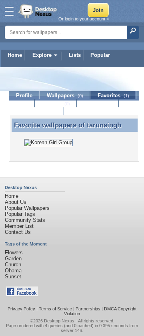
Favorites (113, 96)
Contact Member (36, 112)
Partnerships (88, 308)
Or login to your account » (83, 18)
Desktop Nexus (59, 320)
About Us (15, 202)
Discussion (98, 104)
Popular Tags (20, 214)
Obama (13, 271)
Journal (56, 104)
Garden (13, 259)
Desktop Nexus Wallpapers (38, 11)
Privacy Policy (21, 308)
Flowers (14, 252)
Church (13, 265)
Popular (100, 55)
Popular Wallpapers (27, 208)
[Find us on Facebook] (22, 295)
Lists (75, 55)
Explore (42, 55)
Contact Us (18, 232)
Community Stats (25, 220)
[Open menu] (9, 11)
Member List (19, 226)
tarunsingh (104, 125)
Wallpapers (65, 96)
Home (15, 55)
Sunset (13, 277)
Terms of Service (55, 308)
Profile (24, 96)
